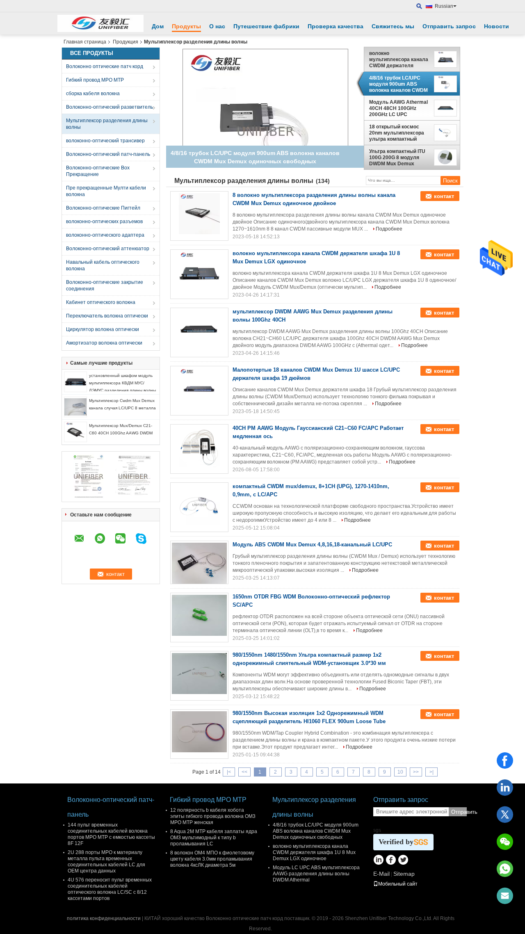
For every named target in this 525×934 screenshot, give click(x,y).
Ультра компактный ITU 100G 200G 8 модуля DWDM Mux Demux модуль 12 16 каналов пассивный (397, 157)
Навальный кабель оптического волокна (102, 265)
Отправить (459, 812)
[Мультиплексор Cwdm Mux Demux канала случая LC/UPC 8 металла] (75, 406)
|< (229, 772)
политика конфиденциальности (104, 918)
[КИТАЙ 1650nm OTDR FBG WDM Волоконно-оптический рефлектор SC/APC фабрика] (199, 615)
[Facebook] (504, 760)
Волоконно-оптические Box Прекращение (98, 171)
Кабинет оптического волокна (100, 302)
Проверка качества (335, 26)
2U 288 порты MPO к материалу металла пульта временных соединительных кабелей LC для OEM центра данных (106, 862)
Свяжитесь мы (393, 26)
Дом (158, 26)
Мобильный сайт (398, 884)
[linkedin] (504, 787)
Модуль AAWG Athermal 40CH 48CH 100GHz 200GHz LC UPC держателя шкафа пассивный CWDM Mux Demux (398, 108)
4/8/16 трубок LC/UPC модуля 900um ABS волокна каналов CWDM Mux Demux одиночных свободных (398, 84)
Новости (496, 26)
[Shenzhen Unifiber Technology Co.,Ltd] (100, 23)
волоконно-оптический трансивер (105, 141)
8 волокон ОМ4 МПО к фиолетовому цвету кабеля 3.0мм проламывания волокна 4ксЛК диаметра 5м (212, 859)
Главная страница (85, 42)
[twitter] (504, 814)
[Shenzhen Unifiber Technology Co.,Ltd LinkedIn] (378, 860)
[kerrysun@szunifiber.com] (504, 895)
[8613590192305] (504, 868)
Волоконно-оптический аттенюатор (107, 248)
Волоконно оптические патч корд (104, 66)
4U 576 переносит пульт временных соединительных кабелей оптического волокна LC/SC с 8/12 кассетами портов (110, 889)
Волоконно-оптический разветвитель (109, 107)
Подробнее (389, 229)
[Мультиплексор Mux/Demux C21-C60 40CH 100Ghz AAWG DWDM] (75, 431)
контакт (444, 196)
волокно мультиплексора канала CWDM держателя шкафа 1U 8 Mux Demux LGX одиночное (398, 59)
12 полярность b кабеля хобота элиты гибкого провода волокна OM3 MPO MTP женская (213, 816)
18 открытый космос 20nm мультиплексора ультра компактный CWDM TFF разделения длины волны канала (397, 133)
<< (244, 772)
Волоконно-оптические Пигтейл (103, 208)
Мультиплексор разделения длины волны (107, 124)
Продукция (125, 42)
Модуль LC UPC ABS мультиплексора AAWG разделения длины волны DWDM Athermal (316, 874)
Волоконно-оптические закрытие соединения (104, 285)
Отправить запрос (449, 26)
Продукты (186, 26)
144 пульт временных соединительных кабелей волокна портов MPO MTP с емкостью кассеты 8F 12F (111, 834)
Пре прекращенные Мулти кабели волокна (106, 191)
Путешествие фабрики (266, 26)
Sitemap (404, 873)
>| (431, 772)
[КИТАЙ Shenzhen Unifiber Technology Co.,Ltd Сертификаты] (88, 476)
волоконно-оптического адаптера (105, 235)
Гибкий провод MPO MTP (95, 80)
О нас (217, 26)
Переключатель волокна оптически (107, 316)
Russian (444, 6)
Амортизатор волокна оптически (104, 343)
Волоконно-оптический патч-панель (108, 154)
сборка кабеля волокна (93, 93)
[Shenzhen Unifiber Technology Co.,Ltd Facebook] (391, 860)
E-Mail (381, 873)
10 (400, 772)
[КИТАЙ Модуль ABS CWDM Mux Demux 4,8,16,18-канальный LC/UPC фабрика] (199, 563)
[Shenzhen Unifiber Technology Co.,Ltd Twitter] (403, 860)
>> (416, 772)
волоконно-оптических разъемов (104, 221)
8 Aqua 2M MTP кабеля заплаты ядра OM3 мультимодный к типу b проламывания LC (213, 838)
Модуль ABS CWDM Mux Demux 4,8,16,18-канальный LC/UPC (312, 544)
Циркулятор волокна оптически (102, 329)
